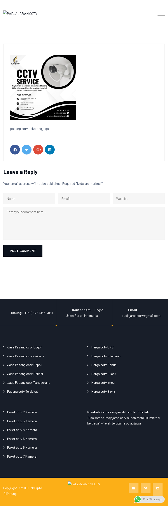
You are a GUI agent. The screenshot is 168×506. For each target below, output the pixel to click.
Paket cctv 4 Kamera (22, 430)
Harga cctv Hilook (103, 374)
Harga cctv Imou (103, 382)
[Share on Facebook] (15, 150)
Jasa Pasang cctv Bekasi (25, 374)
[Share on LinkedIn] (50, 150)
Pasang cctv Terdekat (22, 391)
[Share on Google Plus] (38, 150)
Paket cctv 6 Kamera (22, 447)
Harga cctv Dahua (104, 365)
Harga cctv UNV (102, 347)
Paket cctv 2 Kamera (22, 412)
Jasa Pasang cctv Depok (24, 365)
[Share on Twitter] (27, 150)
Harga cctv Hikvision (106, 356)
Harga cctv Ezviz (103, 391)
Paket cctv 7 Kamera (22, 456)
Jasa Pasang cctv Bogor (24, 347)
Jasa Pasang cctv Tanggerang (28, 382)
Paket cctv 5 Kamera (22, 439)
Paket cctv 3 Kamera (22, 421)
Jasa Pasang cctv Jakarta (25, 356)
